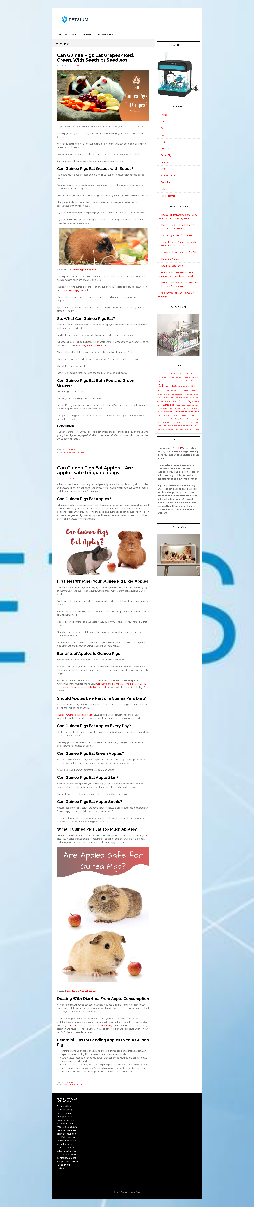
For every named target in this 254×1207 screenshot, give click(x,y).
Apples (66, 1085)
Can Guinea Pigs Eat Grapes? (82, 991)
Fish (163, 142)
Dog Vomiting (183, 390)
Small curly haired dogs (165, 415)
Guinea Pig (71, 450)
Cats (163, 128)
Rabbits (164, 189)
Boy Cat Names (172, 381)
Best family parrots (163, 374)
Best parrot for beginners (169, 377)
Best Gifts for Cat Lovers (179, 374)
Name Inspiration (169, 175)
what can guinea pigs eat (88, 345)
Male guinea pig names (182, 405)
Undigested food (180, 419)
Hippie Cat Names (170, 259)
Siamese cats (192, 412)
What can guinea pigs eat (171, 422)
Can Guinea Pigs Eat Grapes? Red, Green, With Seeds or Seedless (95, 57)
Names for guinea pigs (184, 408)
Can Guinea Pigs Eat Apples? (82, 269)
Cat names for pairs (184, 386)
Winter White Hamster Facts (167, 429)
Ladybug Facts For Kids (173, 266)
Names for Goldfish (169, 408)
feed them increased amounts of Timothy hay (89, 1025)
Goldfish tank (161, 401)
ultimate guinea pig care (72, 290)
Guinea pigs (79, 452)
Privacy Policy (135, 1192)
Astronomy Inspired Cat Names (176, 235)
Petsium (124, 1192)
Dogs (163, 135)
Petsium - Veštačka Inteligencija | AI (127, 19)
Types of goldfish (168, 419)
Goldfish (165, 148)
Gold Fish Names (192, 397)
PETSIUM (177, 448)
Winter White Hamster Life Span (188, 429)
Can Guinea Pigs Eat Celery (187, 381)
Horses (164, 169)
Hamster (165, 162)
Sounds (189, 415)
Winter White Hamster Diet (187, 426)
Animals (165, 115)
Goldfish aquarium (169, 397)
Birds (163, 121)
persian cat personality (175, 412)
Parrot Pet (166, 182)
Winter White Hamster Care (190, 422)
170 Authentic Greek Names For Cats (179, 252)
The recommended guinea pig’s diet (74, 715)
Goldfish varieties (172, 401)
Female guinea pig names (180, 394)
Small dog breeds (180, 415)
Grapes (70, 452)
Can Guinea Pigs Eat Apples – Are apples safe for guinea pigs (95, 470)
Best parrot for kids (184, 377)
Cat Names (167, 385)
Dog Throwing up (172, 390)
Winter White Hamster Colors (167, 426)
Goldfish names (181, 397)
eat (65, 452)
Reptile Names (168, 196)
